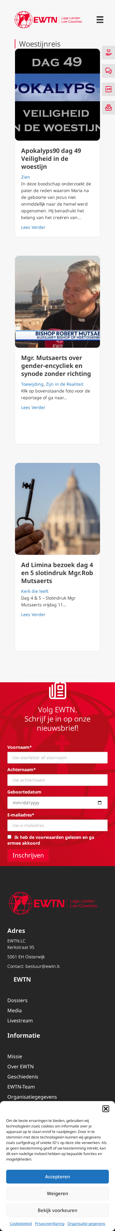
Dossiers (17, 1000)
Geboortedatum (24, 792)
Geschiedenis (22, 1076)
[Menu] (100, 19)
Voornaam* (19, 747)
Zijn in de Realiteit (64, 384)
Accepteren (57, 1176)
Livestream (20, 1020)
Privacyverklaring (49, 1223)
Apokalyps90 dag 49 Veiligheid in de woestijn (51, 158)
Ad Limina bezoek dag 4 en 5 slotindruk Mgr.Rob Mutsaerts (57, 573)
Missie (14, 1056)
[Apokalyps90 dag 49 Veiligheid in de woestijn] (57, 95)
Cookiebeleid (21, 1223)
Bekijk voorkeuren (57, 1210)
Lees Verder (33, 227)
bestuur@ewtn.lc (42, 966)
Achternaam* (21, 769)
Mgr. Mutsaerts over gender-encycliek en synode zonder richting (56, 366)
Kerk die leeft (34, 591)
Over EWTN (20, 1066)
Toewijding (32, 384)
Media (14, 1010)
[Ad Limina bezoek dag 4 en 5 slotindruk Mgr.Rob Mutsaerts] (57, 509)
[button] (106, 1109)
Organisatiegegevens (32, 1096)
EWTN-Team (21, 1086)
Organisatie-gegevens (86, 1223)
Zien (25, 177)
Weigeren (57, 1193)
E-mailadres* (20, 815)
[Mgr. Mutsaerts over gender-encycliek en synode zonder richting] (57, 302)
